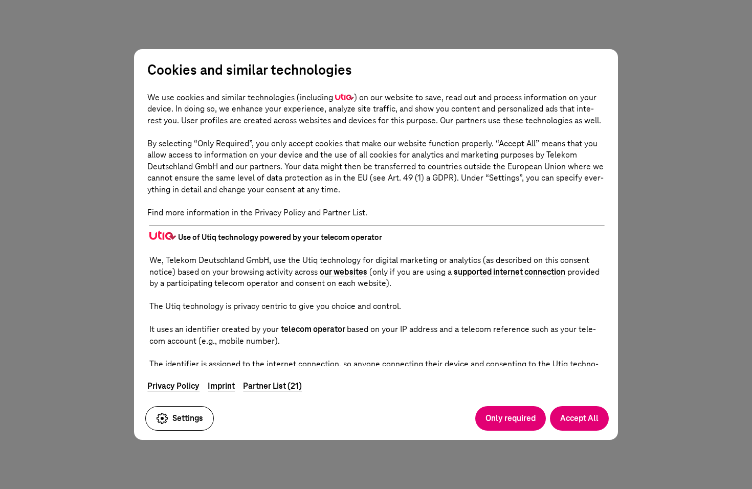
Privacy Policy (173, 386)
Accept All (579, 418)
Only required (510, 418)
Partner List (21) (272, 386)
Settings (187, 418)
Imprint (221, 386)
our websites (343, 271)
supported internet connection (509, 271)
